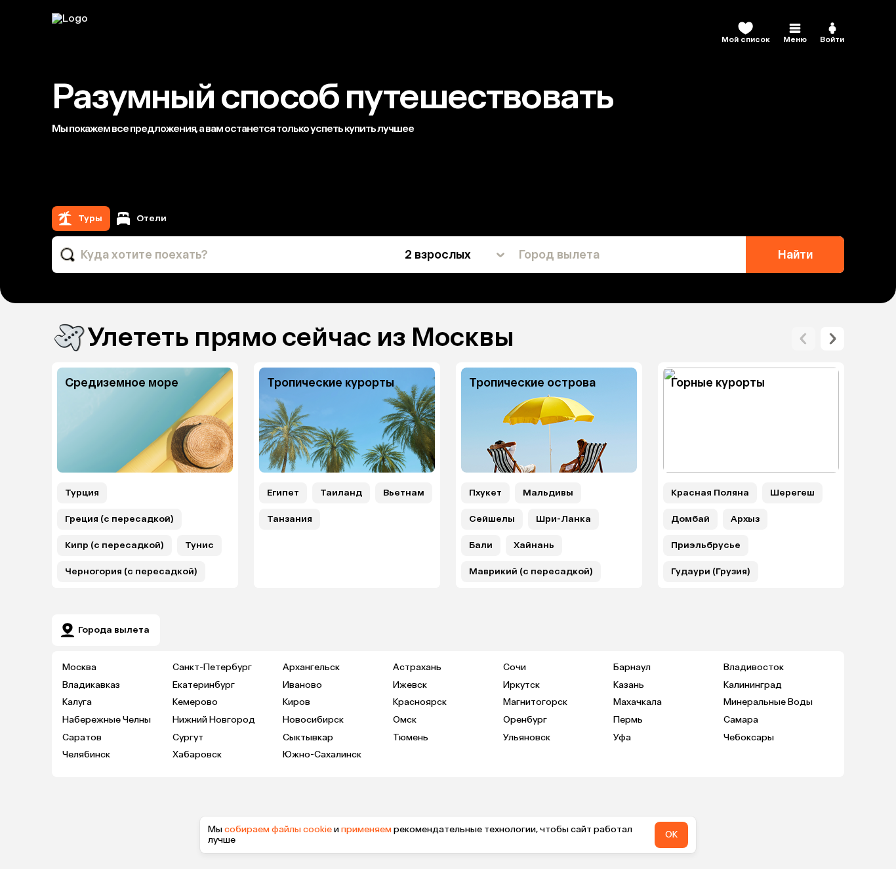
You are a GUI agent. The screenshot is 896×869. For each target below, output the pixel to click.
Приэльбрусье (706, 545)
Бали (481, 545)
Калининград (752, 684)
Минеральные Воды (768, 702)
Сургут (188, 737)
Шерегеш (792, 493)
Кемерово (195, 702)
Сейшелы (492, 519)
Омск (405, 719)
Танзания (289, 519)
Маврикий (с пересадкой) (531, 571)
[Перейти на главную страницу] (137, 33)
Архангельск (311, 667)
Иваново (302, 684)
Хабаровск (197, 754)
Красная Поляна (710, 493)
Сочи (514, 667)
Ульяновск (526, 737)
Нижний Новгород (214, 719)
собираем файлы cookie (278, 829)
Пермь (628, 719)
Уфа (622, 737)
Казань (628, 684)
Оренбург (525, 719)
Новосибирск (313, 719)
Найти (795, 254)
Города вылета (114, 629)
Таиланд (341, 493)
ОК (671, 834)
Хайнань (534, 545)
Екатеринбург (204, 684)
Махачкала (637, 702)
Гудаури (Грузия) (710, 571)
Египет (283, 493)
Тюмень (410, 737)
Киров (296, 702)
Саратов (82, 737)
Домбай (690, 519)
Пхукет (485, 493)
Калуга (77, 702)
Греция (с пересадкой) (119, 519)
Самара (740, 719)
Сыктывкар (308, 737)
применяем (366, 829)
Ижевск (410, 684)
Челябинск (86, 754)
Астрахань (417, 667)
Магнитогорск (535, 702)
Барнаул (632, 667)
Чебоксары (748, 737)
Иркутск (521, 684)
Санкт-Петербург (212, 667)
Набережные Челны (106, 719)
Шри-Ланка (563, 519)
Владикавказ (91, 684)
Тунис (199, 545)
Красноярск (420, 702)
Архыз (745, 519)
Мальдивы (548, 493)
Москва (79, 667)
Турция (82, 493)
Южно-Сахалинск (322, 754)
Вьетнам (403, 493)
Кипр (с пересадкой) (114, 545)
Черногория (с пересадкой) (131, 571)
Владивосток (753, 667)
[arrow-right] (803, 338)
